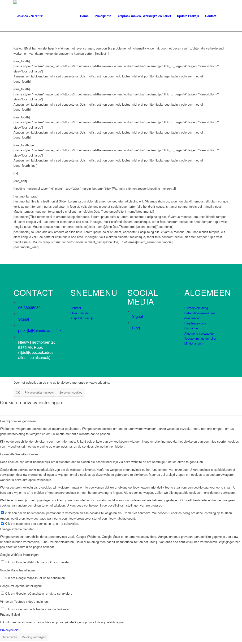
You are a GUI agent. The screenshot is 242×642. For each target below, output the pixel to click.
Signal (23, 319)
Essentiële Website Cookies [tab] (19, 454)
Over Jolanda (79, 313)
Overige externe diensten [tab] (17, 529)
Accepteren (9, 637)
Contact (75, 307)
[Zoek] (224, 15)
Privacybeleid (9, 630)
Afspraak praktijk (82, 318)
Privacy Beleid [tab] (10, 614)
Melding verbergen (34, 637)
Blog (136, 328)
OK (18, 392)
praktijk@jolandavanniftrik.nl (41, 330)
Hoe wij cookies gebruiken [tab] (18, 421)
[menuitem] (84, 15)
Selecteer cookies (70, 392)
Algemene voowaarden (199, 333)
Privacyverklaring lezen (40, 392)
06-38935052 (29, 307)
